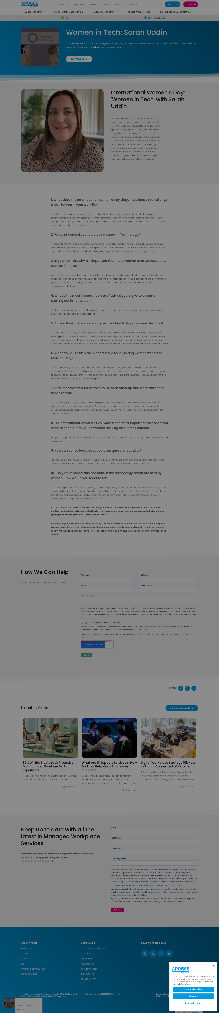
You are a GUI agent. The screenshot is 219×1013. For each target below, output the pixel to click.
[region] (193, 986)
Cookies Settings (193, 1003)
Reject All (193, 996)
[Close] (214, 966)
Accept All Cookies (193, 989)
